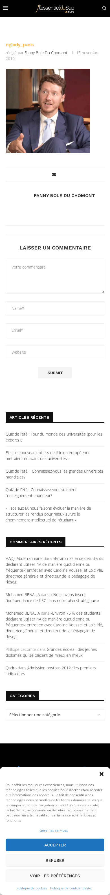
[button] (101, 774)
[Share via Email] (54, 174)
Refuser (55, 860)
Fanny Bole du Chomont (46, 52)
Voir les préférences (55, 875)
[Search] (104, 8)
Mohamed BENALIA (23, 594)
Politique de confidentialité (70, 888)
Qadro (11, 667)
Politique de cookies (31, 888)
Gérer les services (53, 830)
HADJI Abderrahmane (24, 558)
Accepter (55, 845)
